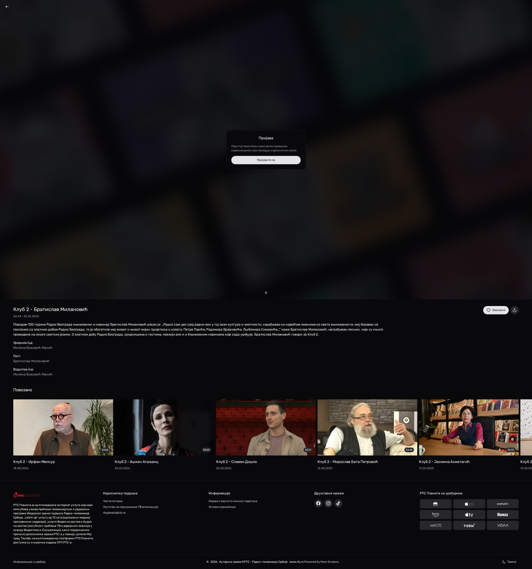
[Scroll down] (266, 292)
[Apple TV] (469, 514)
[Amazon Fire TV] (436, 514)
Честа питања (112, 501)
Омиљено (498, 310)
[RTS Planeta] (26, 495)
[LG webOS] (436, 525)
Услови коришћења (222, 507)
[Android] (436, 503)
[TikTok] (338, 503)
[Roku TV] (503, 514)
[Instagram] (328, 503)
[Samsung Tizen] (469, 525)
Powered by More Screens (321, 562)
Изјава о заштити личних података (233, 501)
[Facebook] (318, 503)
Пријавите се (266, 160)
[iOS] (469, 503)
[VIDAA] (503, 525)
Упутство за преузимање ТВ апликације (130, 507)
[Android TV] (503, 503)
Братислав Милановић (31, 361)
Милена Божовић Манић (32, 348)
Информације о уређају (29, 562)
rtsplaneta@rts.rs (114, 513)
